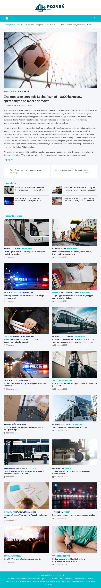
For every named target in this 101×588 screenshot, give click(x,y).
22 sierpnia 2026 (12, 257)
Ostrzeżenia (57, 512)
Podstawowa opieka (21, 512)
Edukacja (56, 292)
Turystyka (56, 380)
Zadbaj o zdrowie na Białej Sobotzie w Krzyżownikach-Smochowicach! (68, 560)
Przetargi (21, 424)
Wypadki (14, 380)
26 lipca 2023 (11, 106)
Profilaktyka (58, 468)
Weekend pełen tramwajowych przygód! (70, 427)
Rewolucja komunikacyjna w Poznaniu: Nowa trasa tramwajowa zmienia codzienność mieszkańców (73, 340)
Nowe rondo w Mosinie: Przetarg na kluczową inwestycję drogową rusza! (80, 188)
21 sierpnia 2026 (60, 518)
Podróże (7, 249)
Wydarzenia (27, 249)
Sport (10, 160)
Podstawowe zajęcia (70, 292)
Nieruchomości (10, 424)
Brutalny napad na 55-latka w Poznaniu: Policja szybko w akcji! (29, 199)
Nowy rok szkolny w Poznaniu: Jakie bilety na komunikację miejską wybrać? (23, 340)
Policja (7, 292)
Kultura (7, 556)
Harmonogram (19, 336)
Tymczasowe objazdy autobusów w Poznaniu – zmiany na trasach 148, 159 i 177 (24, 472)
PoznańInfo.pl (56, 575)
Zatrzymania (27, 292)
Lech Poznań (23, 91)
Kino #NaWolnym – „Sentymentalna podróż (22, 559)
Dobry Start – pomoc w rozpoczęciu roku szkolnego (25, 171)
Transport (16, 249)
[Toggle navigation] (7, 18)
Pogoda (67, 512)
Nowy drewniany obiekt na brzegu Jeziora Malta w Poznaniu (73, 171)
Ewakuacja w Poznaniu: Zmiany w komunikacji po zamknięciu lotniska (30, 188)
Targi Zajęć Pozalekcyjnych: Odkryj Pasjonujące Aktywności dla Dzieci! (79, 199)
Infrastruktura (59, 249)
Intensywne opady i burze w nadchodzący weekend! (74, 515)
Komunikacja (58, 336)
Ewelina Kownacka (26, 106)
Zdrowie (68, 468)
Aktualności (10, 91)
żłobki (33, 512)
